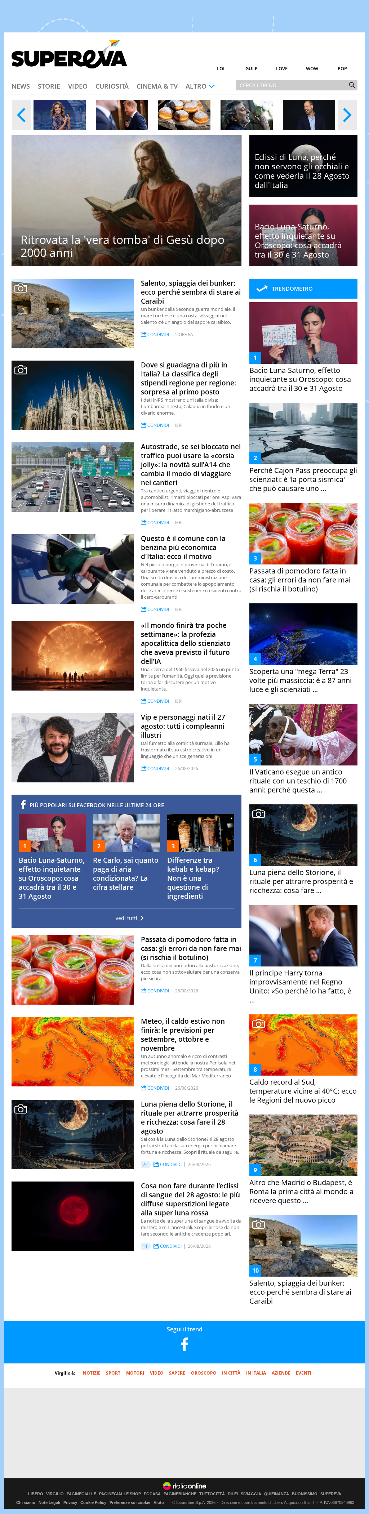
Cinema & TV (157, 86)
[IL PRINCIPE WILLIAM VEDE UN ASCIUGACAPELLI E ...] (309, 115)
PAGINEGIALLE (81, 1494)
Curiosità (112, 86)
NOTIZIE (92, 1373)
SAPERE (177, 1373)
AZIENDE (281, 1373)
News (21, 86)
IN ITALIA (256, 1373)
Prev (21, 115)
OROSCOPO (204, 1373)
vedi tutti (126, 918)
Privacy (70, 1502)
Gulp (251, 68)
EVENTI (303, 1373)
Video (78, 86)
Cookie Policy (93, 1502)
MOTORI (135, 1373)
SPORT (113, 1373)
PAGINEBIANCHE (180, 1494)
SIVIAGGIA (251, 1494)
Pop (342, 68)
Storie (49, 86)
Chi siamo (25, 1502)
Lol (221, 68)
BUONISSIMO (304, 1494)
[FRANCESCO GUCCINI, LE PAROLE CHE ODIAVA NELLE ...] (247, 115)
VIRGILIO (55, 1494)
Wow (312, 68)
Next (347, 115)
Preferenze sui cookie (130, 1502)
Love (282, 68)
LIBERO (35, 1494)
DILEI (233, 1494)
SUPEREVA (330, 1494)
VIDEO (157, 1373)
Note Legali (49, 1502)
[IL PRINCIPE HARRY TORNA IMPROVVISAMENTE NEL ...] (122, 115)
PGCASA (152, 1494)
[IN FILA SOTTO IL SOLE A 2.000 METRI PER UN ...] (184, 115)
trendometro (292, 288)
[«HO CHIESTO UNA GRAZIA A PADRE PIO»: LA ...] (60, 115)
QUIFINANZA (276, 1494)
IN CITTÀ (231, 1373)
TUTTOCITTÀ (212, 1494)
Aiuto (159, 1502)
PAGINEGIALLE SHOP (120, 1494)
